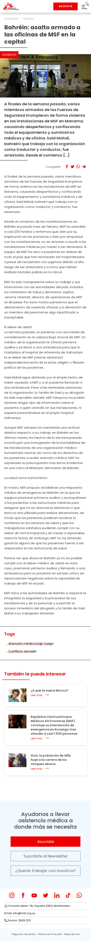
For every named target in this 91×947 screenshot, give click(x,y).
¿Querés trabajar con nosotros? (45, 870)
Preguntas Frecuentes (24, 934)
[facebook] (23, 895)
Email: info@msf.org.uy (19, 913)
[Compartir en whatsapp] (78, 166)
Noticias (28, 18)
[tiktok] (68, 895)
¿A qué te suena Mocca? (49, 690)
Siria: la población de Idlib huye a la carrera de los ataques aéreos (51, 759)
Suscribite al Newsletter (45, 856)
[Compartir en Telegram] (84, 166)
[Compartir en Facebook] (67, 166)
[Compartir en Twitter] (72, 166)
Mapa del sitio (72, 934)
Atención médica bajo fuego (31, 643)
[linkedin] (56, 895)
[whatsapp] (79, 895)
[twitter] (45, 895)
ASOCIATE (65, 6)
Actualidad (11, 18)
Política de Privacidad (50, 934)
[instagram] (11, 895)
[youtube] (34, 895)
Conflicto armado (22, 651)
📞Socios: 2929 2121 (17, 920)
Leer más (36, 695)
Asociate (45, 841)
